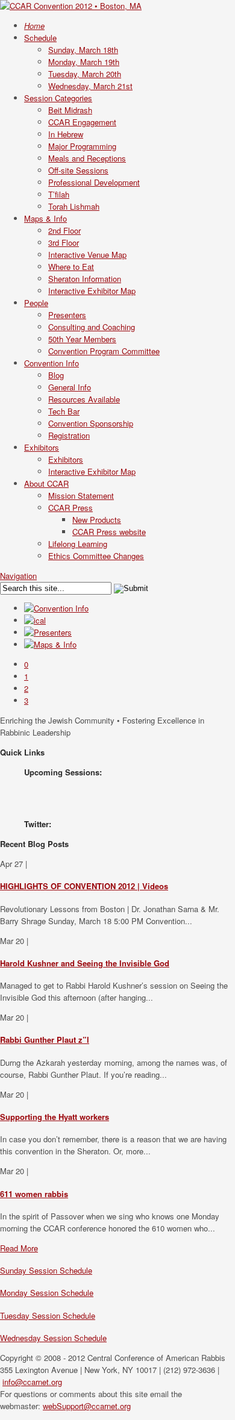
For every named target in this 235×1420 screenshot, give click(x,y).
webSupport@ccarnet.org (87, 1406)
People (36, 302)
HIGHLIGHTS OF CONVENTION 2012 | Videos (84, 886)
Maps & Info (45, 218)
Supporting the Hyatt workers (54, 1116)
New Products (96, 519)
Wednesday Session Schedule (53, 1337)
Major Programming (82, 146)
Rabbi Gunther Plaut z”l (44, 1039)
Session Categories (58, 98)
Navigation (18, 575)
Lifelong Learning (77, 543)
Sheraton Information (84, 278)
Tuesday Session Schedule (47, 1315)
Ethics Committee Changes (96, 555)
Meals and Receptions (87, 158)
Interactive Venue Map (87, 254)
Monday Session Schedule (46, 1292)
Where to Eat (71, 266)
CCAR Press (70, 507)
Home (34, 25)
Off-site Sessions (78, 170)
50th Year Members (82, 339)
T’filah (58, 194)
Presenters (67, 315)
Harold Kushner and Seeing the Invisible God (84, 963)
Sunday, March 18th (83, 49)
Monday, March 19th (83, 61)
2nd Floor (64, 230)
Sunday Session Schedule (46, 1270)
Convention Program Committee (104, 351)
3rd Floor (63, 242)
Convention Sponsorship (90, 423)
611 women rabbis (34, 1193)
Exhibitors (41, 447)
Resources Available (84, 399)
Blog (56, 375)
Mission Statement (81, 495)
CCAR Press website (109, 531)
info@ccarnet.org (32, 1381)
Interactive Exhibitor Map (92, 290)
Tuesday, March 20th (84, 74)
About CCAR (46, 483)
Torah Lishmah (73, 206)
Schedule (40, 37)
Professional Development (94, 182)
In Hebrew (65, 134)
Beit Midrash (70, 110)
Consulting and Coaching (91, 327)
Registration (69, 435)
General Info (69, 387)
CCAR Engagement (82, 122)
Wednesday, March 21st (90, 86)
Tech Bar (64, 411)
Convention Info (51, 363)
